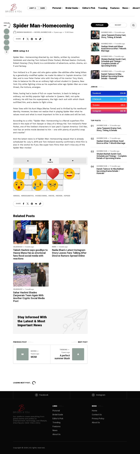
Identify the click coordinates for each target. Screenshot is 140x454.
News (54, 247)
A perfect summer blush (62, 357)
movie (51, 196)
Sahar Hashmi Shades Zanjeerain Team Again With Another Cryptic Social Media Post (29, 297)
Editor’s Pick (57, 418)
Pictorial (56, 410)
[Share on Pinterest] (32, 39)
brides (17, 196)
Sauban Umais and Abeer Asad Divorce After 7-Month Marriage (113, 48)
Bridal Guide (57, 414)
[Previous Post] (23, 354)
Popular (99, 25)
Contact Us (97, 414)
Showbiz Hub (46, 32)
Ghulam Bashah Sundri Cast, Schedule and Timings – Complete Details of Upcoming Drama (113, 62)
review (59, 196)
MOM (34, 357)
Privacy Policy (98, 418)
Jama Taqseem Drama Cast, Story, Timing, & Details (113, 36)
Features (56, 426)
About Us (56, 434)
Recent (118, 25)
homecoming (41, 196)
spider (67, 196)
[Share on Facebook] (23, 39)
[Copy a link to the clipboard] (40, 39)
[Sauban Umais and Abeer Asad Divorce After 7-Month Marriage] (95, 47)
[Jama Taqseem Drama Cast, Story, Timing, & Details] (95, 35)
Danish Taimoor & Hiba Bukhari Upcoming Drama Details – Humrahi (112, 76)
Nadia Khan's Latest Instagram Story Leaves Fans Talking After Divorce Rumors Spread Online (69, 253)
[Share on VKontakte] (36, 39)
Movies (37, 32)
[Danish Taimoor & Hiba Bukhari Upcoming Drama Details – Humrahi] (95, 74)
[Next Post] (78, 354)
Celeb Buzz (17, 247)
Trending (63, 350)
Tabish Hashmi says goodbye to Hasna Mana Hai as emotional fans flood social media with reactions (30, 254)
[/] (109, 93)
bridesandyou (28, 196)
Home (94, 410)
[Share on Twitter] (28, 39)
